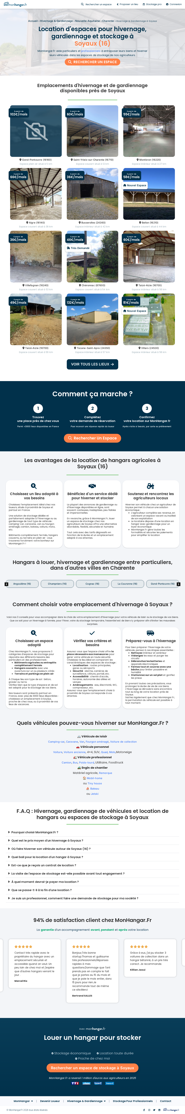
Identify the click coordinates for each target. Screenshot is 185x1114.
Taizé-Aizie (145, 285)
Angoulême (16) (22, 583)
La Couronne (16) (127, 583)
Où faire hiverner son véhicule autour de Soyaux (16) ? (51, 849)
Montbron (145, 159)
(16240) (43, 285)
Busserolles (88, 222)
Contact (165, 1101)
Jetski (95, 793)
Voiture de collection (123, 741)
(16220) (156, 159)
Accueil (33, 20)
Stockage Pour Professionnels (133, 1101)
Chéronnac (88, 285)
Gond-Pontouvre (32, 159)
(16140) (40, 222)
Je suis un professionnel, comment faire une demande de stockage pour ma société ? (74, 898)
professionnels (91, 50)
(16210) (154, 222)
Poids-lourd (86, 762)
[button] (178, 584)
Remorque (105, 772)
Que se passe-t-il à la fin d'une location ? (41, 890)
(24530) (154, 348)
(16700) (157, 285)
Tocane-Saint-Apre (88, 348)
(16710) (109, 159)
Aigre (32, 222)
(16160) (47, 159)
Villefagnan (32, 285)
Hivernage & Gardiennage (56, 20)
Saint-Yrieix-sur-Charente (88, 159)
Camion (66, 762)
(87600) (100, 285)
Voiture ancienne (75, 752)
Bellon (145, 222)
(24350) (105, 348)
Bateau (94, 788)
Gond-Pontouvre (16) (163, 583)
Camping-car (56, 741)
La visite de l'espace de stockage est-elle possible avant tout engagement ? (68, 874)
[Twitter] (154, 1110)
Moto (112, 752)
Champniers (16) (57, 583)
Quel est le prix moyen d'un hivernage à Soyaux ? (47, 841)
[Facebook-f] (144, 1110)
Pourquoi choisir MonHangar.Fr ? (34, 832)
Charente (108, 20)
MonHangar (22, 1101)
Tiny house (95, 783)
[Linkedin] (159, 1110)
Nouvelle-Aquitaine (87, 20)
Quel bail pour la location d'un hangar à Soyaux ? (47, 857)
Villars (145, 348)
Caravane (72, 741)
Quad (104, 752)
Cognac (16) (92, 583)
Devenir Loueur (50, 1101)
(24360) (101, 222)
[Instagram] (149, 1110)
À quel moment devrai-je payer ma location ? (45, 882)
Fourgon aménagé (97, 741)
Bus (75, 762)
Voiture (57, 752)
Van (81, 741)
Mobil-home (94, 778)
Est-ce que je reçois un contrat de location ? (43, 865)
